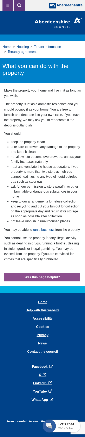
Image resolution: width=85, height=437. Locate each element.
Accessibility (43, 318)
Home (6, 47)
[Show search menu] (19, 5)
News (42, 343)
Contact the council (42, 351)
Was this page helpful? (42, 277)
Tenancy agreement (22, 52)
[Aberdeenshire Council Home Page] (58, 22)
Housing (23, 47)
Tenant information (47, 47)
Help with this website (42, 310)
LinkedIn (42, 383)
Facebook (42, 366)
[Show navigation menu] (7, 5)
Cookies (42, 327)
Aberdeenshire (66, 5)
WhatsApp (42, 399)
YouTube (42, 391)
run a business (43, 229)
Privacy (42, 335)
